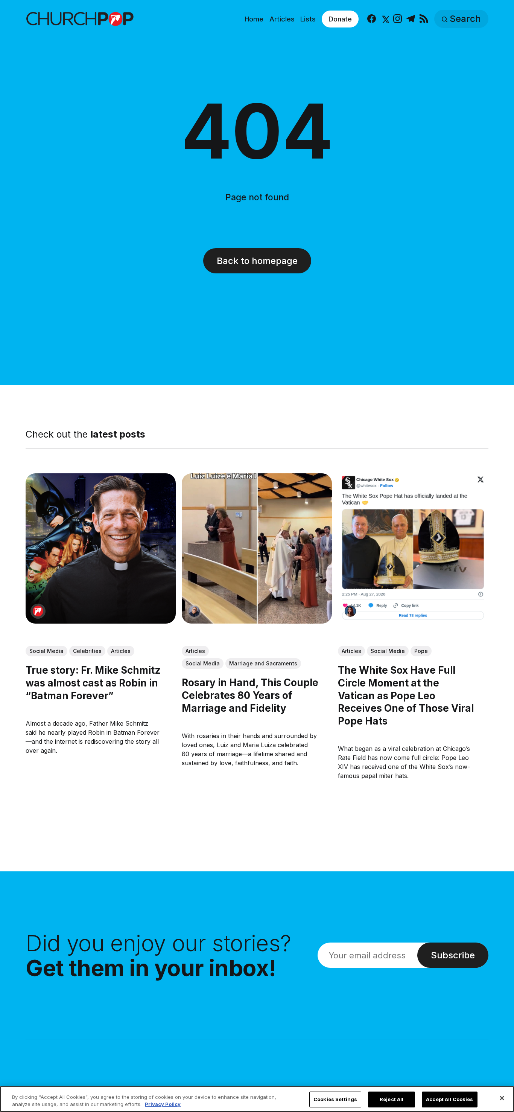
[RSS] (424, 19)
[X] (384, 19)
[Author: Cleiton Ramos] (194, 611)
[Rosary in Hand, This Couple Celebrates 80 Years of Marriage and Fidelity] (257, 548)
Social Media (46, 651)
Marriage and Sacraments (263, 663)
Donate (340, 19)
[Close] (502, 1098)
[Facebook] (371, 19)
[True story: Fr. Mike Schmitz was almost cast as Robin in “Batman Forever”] (101, 548)
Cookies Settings (335, 1099)
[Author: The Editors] (38, 611)
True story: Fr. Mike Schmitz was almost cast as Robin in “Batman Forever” (93, 683)
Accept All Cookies (449, 1099)
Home (254, 19)
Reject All (391, 1099)
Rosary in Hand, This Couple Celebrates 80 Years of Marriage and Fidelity (250, 695)
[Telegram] (410, 19)
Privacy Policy (163, 1104)
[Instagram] (397, 19)
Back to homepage (257, 260)
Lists (308, 19)
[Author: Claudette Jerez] (350, 611)
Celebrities (87, 651)
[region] (257, 1099)
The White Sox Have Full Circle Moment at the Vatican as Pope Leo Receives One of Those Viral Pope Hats (406, 695)
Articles (282, 19)
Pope (421, 651)
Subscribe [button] (453, 955)
